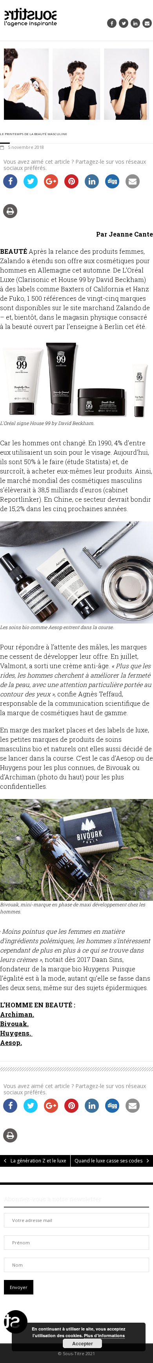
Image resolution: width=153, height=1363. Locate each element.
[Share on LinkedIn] (92, 186)
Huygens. (15, 1033)
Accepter (82, 1343)
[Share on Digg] (112, 186)
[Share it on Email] (133, 186)
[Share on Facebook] (10, 186)
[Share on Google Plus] (51, 186)
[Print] (10, 216)
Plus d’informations (104, 1335)
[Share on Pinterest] (71, 186)
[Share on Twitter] (31, 186)
